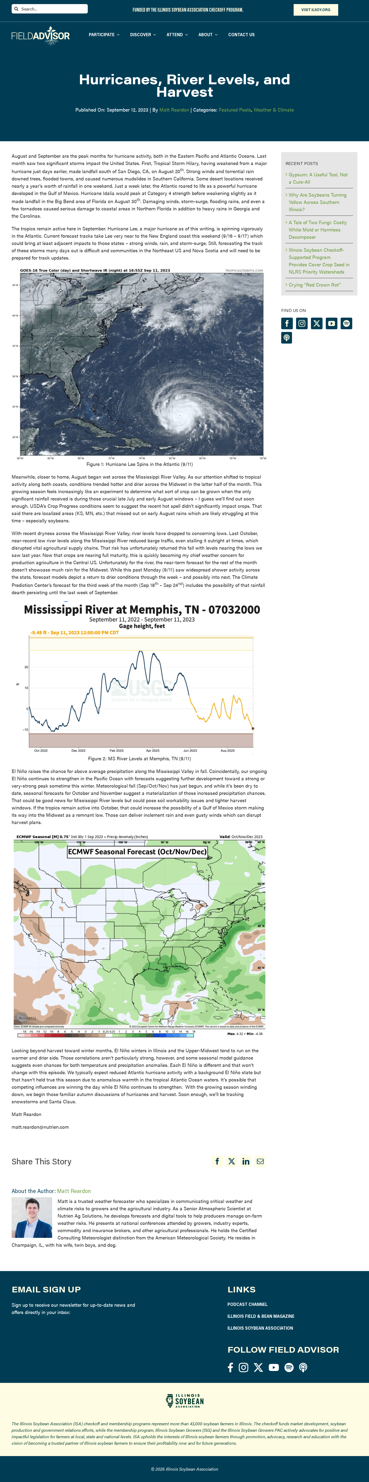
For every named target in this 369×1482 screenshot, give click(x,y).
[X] (231, 1161)
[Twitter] (317, 323)
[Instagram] (302, 323)
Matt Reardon (174, 109)
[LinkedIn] (246, 1161)
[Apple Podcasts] (286, 338)
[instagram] (243, 1367)
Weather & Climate (274, 109)
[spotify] (289, 1367)
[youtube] (274, 1367)
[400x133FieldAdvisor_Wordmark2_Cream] (41, 28)
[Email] (260, 1161)
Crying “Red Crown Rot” (315, 284)
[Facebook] (217, 1161)
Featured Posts (235, 109)
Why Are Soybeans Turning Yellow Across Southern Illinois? (318, 202)
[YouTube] (331, 323)
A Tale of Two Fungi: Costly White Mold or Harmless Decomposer (318, 229)
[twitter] (258, 1367)
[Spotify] (346, 323)
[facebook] (230, 1367)
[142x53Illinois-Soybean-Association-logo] (184, 1396)
